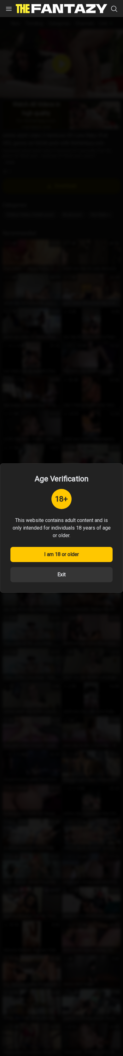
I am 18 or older (61, 554)
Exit (61, 574)
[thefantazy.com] (61, 8)
